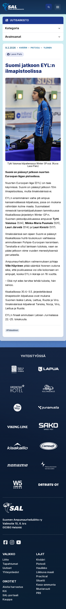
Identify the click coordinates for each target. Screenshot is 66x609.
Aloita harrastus (13, 586)
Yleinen (47, 48)
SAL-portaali (10, 595)
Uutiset (7, 568)
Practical (42, 576)
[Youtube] (19, 542)
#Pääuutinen (12, 330)
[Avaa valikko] (57, 7)
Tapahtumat (10, 563)
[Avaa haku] (48, 7)
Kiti (5, 591)
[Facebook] (5, 542)
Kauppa (7, 599)
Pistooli (35, 48)
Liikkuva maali (45, 572)
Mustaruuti (43, 588)
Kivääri (23, 48)
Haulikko (41, 568)
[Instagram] (12, 542)
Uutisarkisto (19, 20)
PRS (38, 593)
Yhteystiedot (11, 572)
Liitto (6, 559)
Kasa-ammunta (46, 584)
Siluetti (40, 580)
